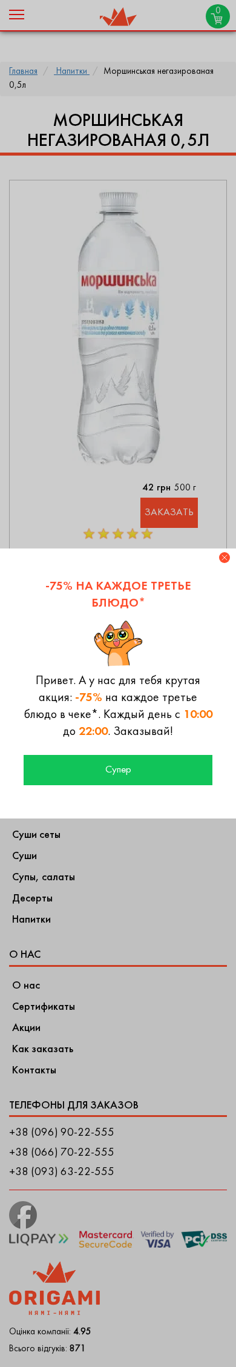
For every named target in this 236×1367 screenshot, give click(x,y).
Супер (118, 770)
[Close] (224, 557)
